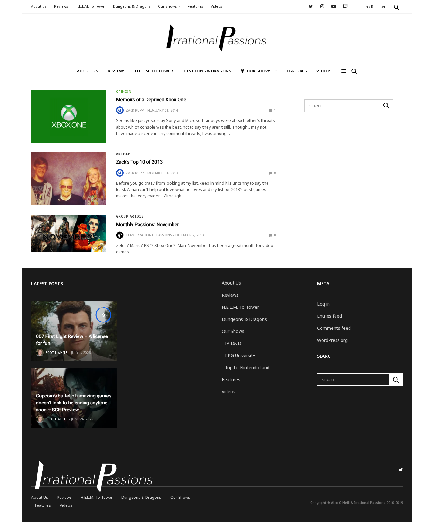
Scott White (56, 352)
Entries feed (329, 316)
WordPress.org (332, 340)
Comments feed (334, 328)
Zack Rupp (135, 110)
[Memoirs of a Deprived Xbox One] (68, 116)
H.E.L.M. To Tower (91, 6)
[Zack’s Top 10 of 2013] (68, 178)
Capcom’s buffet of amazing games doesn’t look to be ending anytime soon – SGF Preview (73, 403)
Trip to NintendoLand (247, 367)
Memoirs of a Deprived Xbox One (151, 100)
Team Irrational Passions (149, 235)
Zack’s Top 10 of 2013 (139, 162)
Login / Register (372, 6)
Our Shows (167, 6)
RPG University (240, 355)
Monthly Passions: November (147, 224)
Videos (216, 6)
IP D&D (233, 343)
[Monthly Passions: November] (68, 233)
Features (195, 6)
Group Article (130, 216)
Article (123, 153)
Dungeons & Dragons (132, 6)
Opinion (124, 91)
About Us (39, 6)
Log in (323, 304)
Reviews (61, 6)
